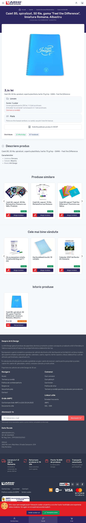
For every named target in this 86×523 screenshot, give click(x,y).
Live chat (16, 489)
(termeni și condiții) (13, 110)
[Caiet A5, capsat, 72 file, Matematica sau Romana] (43, 192)
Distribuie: (8, 135)
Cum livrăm (49, 383)
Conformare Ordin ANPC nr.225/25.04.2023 (17, 403)
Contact (5, 392)
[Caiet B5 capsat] (70, 192)
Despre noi (5, 386)
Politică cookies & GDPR (10, 492)
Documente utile (8, 406)
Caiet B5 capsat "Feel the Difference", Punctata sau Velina (69, 204)
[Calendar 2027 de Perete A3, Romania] (70, 247)
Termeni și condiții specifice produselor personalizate (64, 389)
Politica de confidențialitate (12, 383)
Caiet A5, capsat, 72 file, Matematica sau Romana (42, 203)
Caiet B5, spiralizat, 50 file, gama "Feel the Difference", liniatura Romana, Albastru (15, 315)
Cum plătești (49, 379)
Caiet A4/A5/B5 (62, 9)
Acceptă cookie (52, 512)
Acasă (24, 9)
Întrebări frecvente (52, 399)
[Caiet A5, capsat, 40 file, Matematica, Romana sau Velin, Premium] (16, 192)
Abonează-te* (76, 418)
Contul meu (6, 489)
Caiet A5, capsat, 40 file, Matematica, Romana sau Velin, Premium (16, 204)
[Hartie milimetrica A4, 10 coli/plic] (43, 247)
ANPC (47, 403)
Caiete (31, 9)
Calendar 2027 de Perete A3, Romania (69, 258)
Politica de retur (50, 386)
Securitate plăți (7, 389)
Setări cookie (26, 492)
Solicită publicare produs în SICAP (45, 127)
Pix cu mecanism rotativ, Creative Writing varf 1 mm (15, 259)
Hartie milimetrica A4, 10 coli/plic (42, 258)
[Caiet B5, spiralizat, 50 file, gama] (16, 301)
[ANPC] (16, 499)
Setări (34, 512)
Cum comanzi (50, 376)
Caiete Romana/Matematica (45, 9)
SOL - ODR (48, 406)
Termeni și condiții (8, 379)
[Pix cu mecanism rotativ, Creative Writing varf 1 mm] (16, 247)
